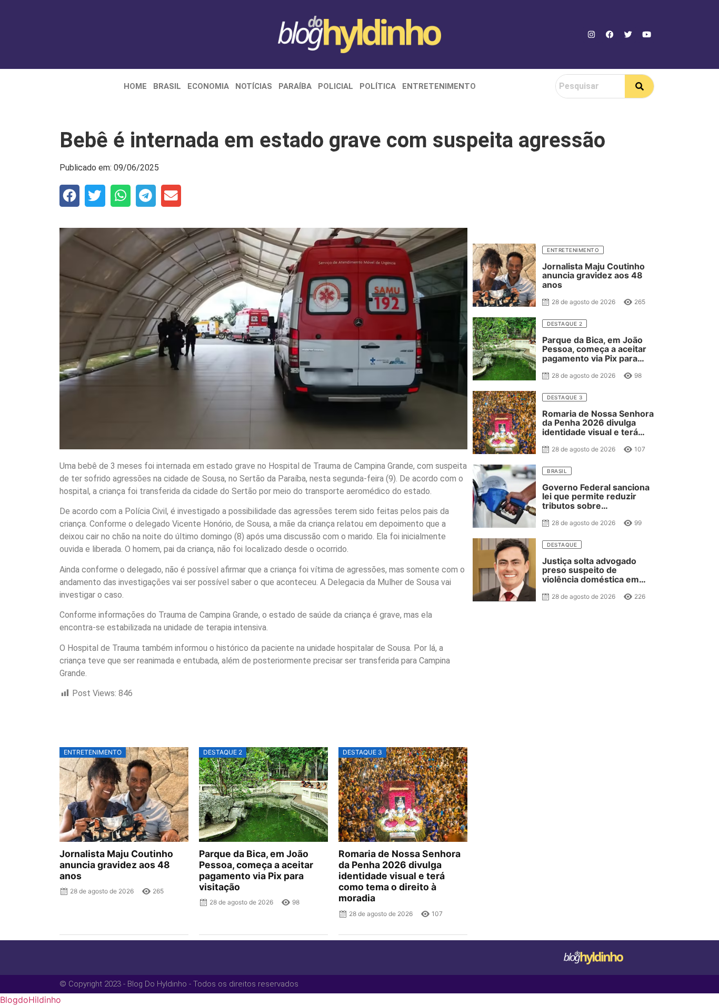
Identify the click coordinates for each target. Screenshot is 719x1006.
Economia (208, 86)
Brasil (167, 86)
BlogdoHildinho (30, 999)
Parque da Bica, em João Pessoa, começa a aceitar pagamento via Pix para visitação (256, 870)
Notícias (253, 86)
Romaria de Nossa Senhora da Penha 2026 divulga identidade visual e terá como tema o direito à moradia (399, 876)
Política (377, 86)
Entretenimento (439, 86)
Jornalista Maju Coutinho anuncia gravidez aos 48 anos (116, 864)
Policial (335, 86)
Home (135, 86)
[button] (69, 196)
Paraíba (295, 86)
